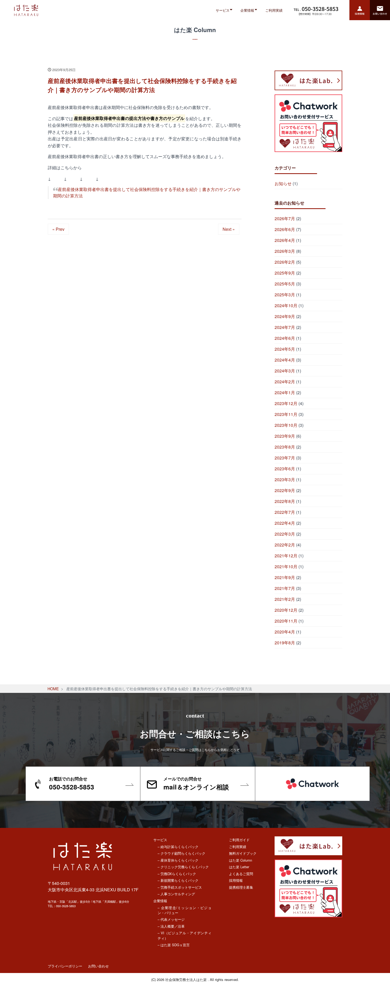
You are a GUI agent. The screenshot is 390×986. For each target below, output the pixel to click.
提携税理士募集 (241, 887)
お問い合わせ (98, 965)
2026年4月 (285, 240)
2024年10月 (286, 305)
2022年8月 (285, 501)
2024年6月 (285, 338)
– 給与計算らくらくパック (178, 846)
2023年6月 (285, 469)
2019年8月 (285, 643)
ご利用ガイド (239, 839)
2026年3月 (285, 251)
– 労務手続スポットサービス (180, 887)
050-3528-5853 (66, 906)
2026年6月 (285, 229)
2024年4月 (285, 360)
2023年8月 (285, 447)
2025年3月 (285, 295)
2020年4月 (285, 632)
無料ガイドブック (243, 853)
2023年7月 (285, 458)
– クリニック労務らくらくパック (183, 866)
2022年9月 (285, 490)
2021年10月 (286, 566)
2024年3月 (285, 371)
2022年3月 (285, 534)
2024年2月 (285, 382)
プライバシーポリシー (65, 965)
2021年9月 (285, 577)
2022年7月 (285, 512)
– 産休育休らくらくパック (178, 860)
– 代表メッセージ (171, 919)
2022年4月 (285, 523)
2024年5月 (285, 349)
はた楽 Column (240, 860)
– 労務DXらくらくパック (177, 873)
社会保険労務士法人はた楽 (186, 979)
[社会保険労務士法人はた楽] (67, 10)
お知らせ (283, 183)
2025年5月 (285, 284)
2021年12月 (286, 556)
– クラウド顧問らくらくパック (181, 853)
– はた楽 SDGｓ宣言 (174, 944)
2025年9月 (285, 273)
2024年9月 (285, 316)
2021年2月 (285, 599)
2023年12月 (286, 403)
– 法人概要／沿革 (171, 926)
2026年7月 (285, 218)
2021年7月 (285, 588)
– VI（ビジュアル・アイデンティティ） (184, 935)
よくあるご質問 (241, 873)
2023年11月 (286, 414)
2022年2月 (285, 545)
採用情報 (236, 880)
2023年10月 (286, 425)
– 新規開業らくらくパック (178, 880)
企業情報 (247, 10)
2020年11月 (286, 621)
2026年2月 (285, 262)
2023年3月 (285, 479)
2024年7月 (285, 327)
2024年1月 (285, 392)
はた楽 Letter (239, 866)
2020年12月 (286, 610)
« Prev (58, 229)
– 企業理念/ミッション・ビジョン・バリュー (184, 910)
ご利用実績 (274, 10)
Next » (229, 229)
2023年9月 (285, 436)
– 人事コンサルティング (176, 893)
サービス (222, 10)
